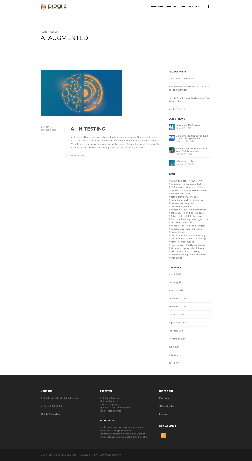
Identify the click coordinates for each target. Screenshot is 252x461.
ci (189, 193)
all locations (177, 187)
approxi (175, 190)
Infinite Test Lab (177, 109)
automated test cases (195, 190)
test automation (179, 251)
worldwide (176, 257)
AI (202, 180)
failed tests (177, 216)
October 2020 (176, 314)
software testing (196, 245)
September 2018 (177, 322)
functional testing (180, 219)
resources (188, 241)
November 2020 (177, 306)
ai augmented (193, 184)
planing (201, 238)
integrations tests (180, 229)
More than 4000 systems (182, 78)
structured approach (182, 248)
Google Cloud (201, 219)
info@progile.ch (52, 414)
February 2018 (176, 330)
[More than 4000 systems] (172, 127)
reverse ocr (177, 245)
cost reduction (179, 209)
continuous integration (183, 203)
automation (177, 193)
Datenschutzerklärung (107, 454)
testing (196, 251)
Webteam (49, 127)
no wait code (178, 232)
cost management (181, 206)
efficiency (176, 212)
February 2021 (176, 282)
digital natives (198, 209)
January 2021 (176, 290)
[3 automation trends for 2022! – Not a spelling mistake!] (172, 138)
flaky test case (195, 216)
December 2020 (177, 298)
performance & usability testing (188, 235)
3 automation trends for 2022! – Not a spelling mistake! (193, 137)
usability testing (179, 254)
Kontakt (163, 414)
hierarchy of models (181, 222)
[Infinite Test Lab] (172, 163)
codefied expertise (181, 200)
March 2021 (175, 274)
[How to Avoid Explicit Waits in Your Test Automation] (172, 150)
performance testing (182, 238)
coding (199, 200)
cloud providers (179, 196)
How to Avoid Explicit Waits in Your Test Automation (191, 149)
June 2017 (174, 346)
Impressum (86, 454)
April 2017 (174, 363)
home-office (177, 225)
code (195, 196)
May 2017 (173, 354)
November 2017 (177, 338)
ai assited (176, 184)
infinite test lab (197, 225)
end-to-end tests (195, 212)
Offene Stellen (166, 406)
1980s (194, 180)
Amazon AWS (195, 187)
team (201, 248)
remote (175, 241)
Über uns (164, 398)
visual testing (199, 254)
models (198, 229)
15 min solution (179, 180)
